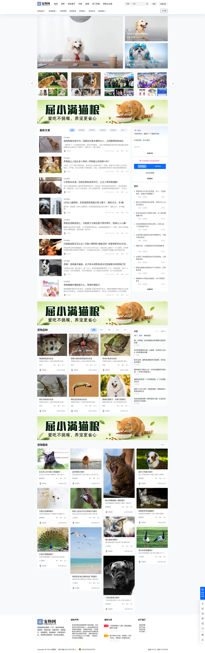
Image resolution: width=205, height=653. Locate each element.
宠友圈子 (71, 4)
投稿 (165, 11)
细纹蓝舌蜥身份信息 (79, 399)
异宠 (40, 365)
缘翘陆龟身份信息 (46, 358)
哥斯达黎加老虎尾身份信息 (81, 358)
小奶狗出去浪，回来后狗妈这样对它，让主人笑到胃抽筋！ (91, 182)
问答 (80, 4)
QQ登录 (147, 140)
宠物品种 (40, 11)
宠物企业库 (107, 4)
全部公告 (150, 153)
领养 (63, 4)
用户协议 (142, 627)
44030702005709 (88, 649)
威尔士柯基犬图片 (145, 472)
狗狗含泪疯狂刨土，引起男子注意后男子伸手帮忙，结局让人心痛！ (96, 223)
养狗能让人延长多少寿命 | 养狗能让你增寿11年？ (87, 161)
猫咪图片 (42, 478)
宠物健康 (52, 11)
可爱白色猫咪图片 (46, 511)
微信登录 (139, 140)
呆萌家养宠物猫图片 (146, 511)
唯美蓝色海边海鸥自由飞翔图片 (84, 576)
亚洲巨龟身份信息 (109, 358)
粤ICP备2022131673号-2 (67, 649)
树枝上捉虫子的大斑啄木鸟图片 (84, 511)
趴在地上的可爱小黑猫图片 (50, 472)
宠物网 (53, 649)
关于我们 (142, 631)
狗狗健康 (67, 138)
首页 (56, 4)
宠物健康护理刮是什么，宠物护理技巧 (82, 285)
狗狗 (103, 406)
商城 (87, 4)
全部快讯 (150, 289)
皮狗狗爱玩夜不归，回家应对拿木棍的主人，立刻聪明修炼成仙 (93, 141)
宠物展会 (101, 11)
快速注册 (163, 4)
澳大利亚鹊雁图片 (145, 550)
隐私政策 (142, 625)
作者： (142, 197)
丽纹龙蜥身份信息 (46, 399)
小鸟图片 (75, 518)
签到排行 (150, 179)
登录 (154, 4)
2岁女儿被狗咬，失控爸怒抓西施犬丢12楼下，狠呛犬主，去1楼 (94, 202)
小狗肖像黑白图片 (112, 597)
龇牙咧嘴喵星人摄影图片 (115, 500)
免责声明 (142, 629)
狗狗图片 (75, 478)
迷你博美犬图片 (78, 472)
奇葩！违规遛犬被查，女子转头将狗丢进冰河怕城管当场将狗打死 (95, 264)
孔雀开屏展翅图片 (46, 554)
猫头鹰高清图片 (111, 540)
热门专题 (96, 4)
